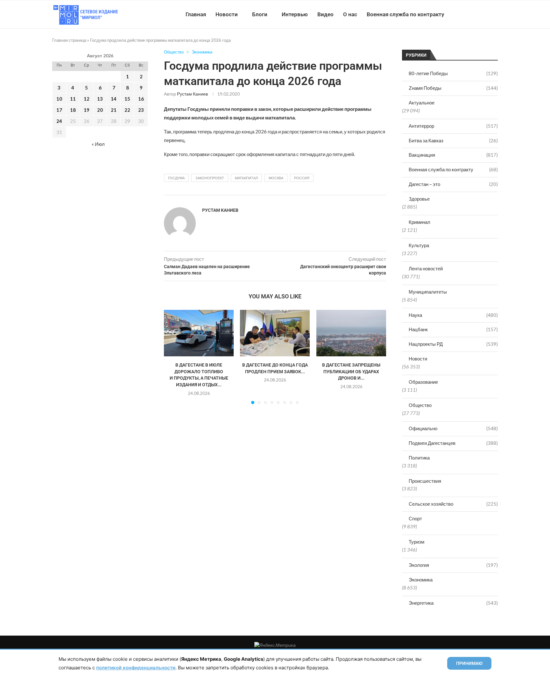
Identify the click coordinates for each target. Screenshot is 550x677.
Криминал (419, 222)
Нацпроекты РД (453, 344)
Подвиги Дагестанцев (453, 443)
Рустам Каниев (192, 93)
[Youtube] (465, 14)
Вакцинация (453, 155)
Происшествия (425, 481)
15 (127, 99)
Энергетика (453, 603)
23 (141, 110)
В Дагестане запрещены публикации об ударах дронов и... (351, 372)
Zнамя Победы (453, 88)
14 (113, 99)
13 (100, 99)
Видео (325, 14)
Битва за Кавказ (453, 140)
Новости (226, 14)
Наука (453, 315)
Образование (423, 382)
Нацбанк (453, 329)
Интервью (295, 14)
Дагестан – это (453, 184)
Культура (419, 245)
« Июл (98, 144)
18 (73, 110)
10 (59, 99)
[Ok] (485, 14)
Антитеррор (453, 126)
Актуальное (421, 102)
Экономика (421, 579)
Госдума (176, 178)
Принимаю (469, 663)
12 (86, 99)
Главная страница (69, 40)
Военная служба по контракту (405, 14)
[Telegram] (478, 14)
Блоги (259, 14)
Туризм (416, 542)
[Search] (494, 14)
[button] (172, 356)
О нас (350, 14)
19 (86, 110)
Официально (453, 428)
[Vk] (471, 14)
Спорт (415, 518)
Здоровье (419, 199)
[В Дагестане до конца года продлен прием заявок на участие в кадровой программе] (275, 333)
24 (59, 121)
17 (59, 110)
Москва (276, 178)
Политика (419, 457)
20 (100, 110)
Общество (420, 405)
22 (127, 110)
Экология (453, 565)
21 (113, 110)
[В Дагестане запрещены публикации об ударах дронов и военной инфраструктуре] (351, 333)
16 (141, 99)
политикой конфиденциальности (135, 668)
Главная (196, 14)
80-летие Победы (453, 73)
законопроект (209, 178)
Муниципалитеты (428, 292)
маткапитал (246, 178)
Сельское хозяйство (453, 504)
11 (73, 99)
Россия (301, 178)
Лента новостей (426, 268)
